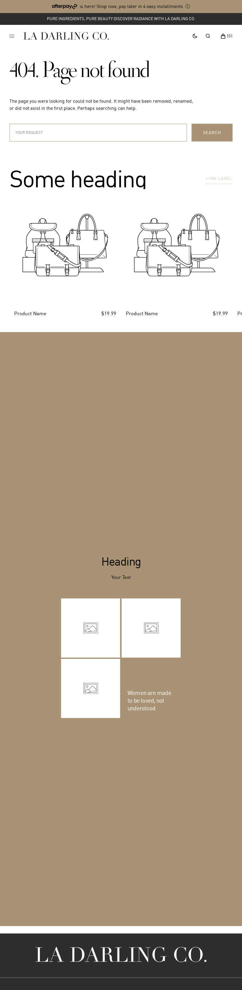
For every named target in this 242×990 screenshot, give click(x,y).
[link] (121, 955)
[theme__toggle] (195, 35)
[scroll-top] (228, 976)
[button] (208, 35)
